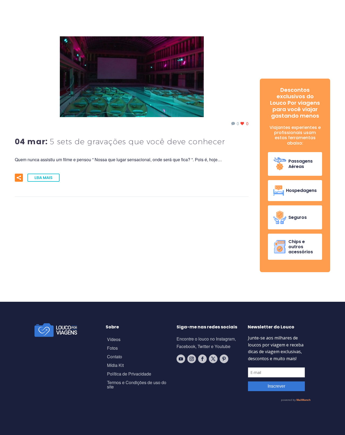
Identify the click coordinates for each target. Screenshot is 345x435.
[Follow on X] (213, 359)
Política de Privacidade (129, 374)
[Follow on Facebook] (202, 359)
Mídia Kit (115, 365)
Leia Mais (43, 177)
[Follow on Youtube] (181, 359)
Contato (114, 357)
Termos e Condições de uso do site (136, 385)
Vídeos (113, 339)
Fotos (112, 348)
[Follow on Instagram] (191, 359)
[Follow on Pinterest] (224, 359)
